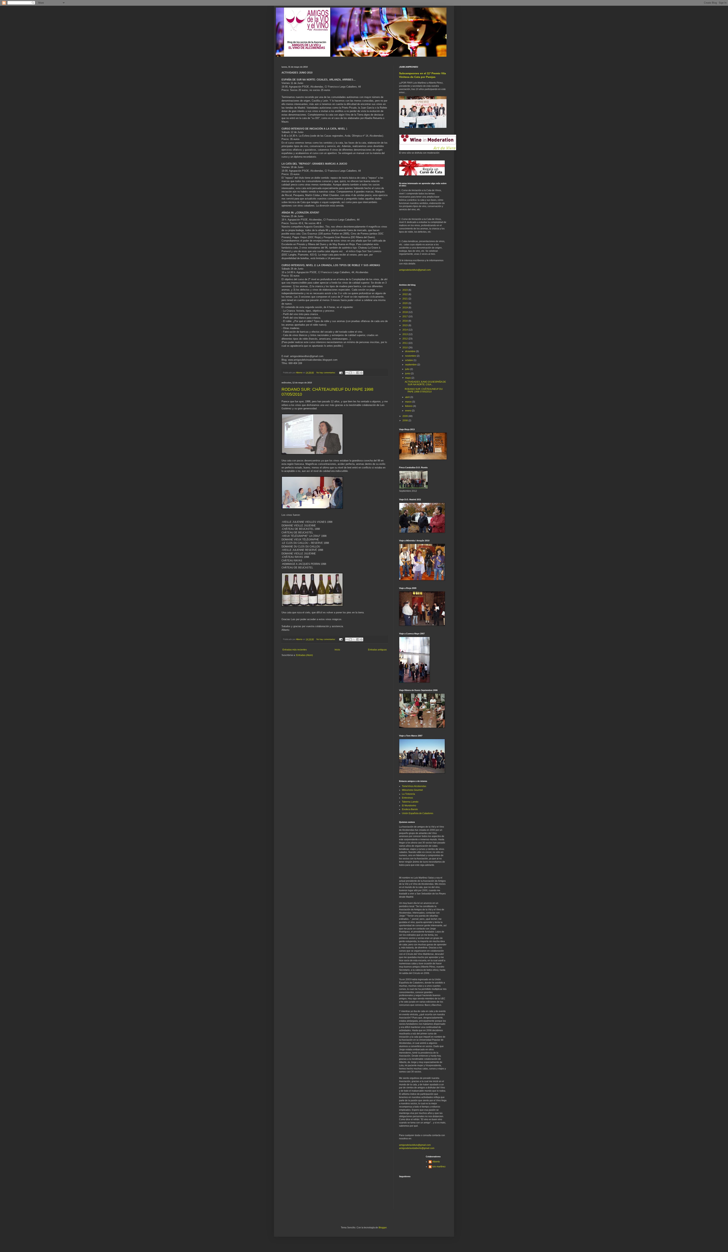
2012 (405, 338)
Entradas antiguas (377, 649)
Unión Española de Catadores (417, 813)
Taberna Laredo (410, 801)
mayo (408, 378)
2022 (405, 294)
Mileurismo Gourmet (412, 790)
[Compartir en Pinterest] (361, 373)
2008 (405, 420)
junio (408, 373)
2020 (405, 303)
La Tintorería (408, 794)
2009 (405, 416)
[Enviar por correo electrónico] (347, 373)
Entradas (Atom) (304, 655)
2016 (405, 321)
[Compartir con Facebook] (358, 373)
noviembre (411, 356)
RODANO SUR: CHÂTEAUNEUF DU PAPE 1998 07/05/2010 (424, 390)
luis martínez (439, 1166)
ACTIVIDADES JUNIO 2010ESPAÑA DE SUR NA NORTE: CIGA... (425, 383)
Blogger (383, 1227)
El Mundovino (409, 805)
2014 (405, 329)
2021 (405, 298)
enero (408, 410)
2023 (405, 290)
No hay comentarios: (326, 372)
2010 (405, 347)
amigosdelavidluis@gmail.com (415, 270)
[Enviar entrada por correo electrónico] (340, 372)
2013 (405, 334)
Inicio (337, 649)
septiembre (411, 364)
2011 (405, 343)
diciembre (410, 351)
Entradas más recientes (294, 649)
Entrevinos (407, 797)
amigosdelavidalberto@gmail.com (416, 1148)
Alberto (436, 1161)
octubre (409, 360)
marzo (408, 401)
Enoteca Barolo (410, 809)
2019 (405, 307)
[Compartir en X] (354, 373)
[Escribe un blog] (350, 373)
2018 (405, 312)
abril (407, 397)
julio (407, 369)
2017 (405, 316)
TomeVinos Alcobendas (414, 786)
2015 (405, 325)
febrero (409, 406)
